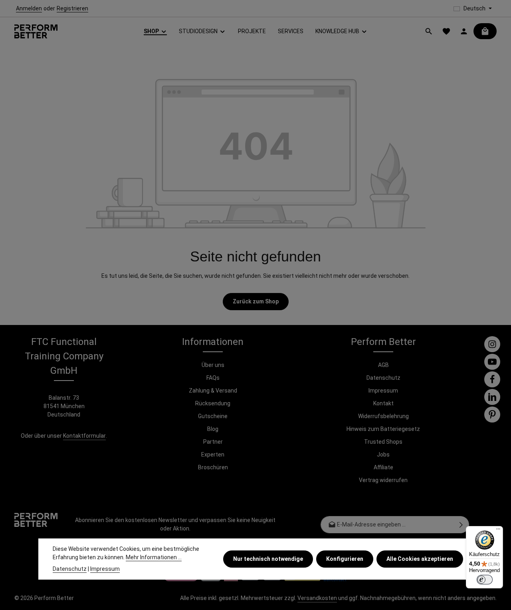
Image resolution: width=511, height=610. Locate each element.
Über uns (213, 365)
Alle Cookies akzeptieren (419, 559)
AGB (383, 365)
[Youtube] (492, 362)
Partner (213, 442)
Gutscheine (213, 416)
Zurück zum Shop (256, 301)
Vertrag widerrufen (383, 480)
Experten (212, 454)
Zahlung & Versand (213, 390)
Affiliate (383, 467)
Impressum (383, 390)
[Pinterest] (492, 415)
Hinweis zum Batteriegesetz (383, 429)
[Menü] (498, 531)
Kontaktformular (84, 436)
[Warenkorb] (485, 31)
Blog (212, 429)
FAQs (213, 378)
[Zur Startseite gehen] (35, 31)
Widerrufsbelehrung (383, 416)
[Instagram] (492, 344)
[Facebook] (492, 379)
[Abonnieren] (461, 524)
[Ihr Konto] (464, 31)
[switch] (485, 579)
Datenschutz (383, 378)
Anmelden (29, 8)
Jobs (383, 454)
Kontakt (383, 403)
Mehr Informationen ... (154, 557)
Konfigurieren (344, 559)
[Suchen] (429, 31)
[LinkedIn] (492, 397)
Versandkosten (317, 598)
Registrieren (72, 8)
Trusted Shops (383, 442)
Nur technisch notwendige (268, 559)
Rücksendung (212, 403)
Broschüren (213, 467)
